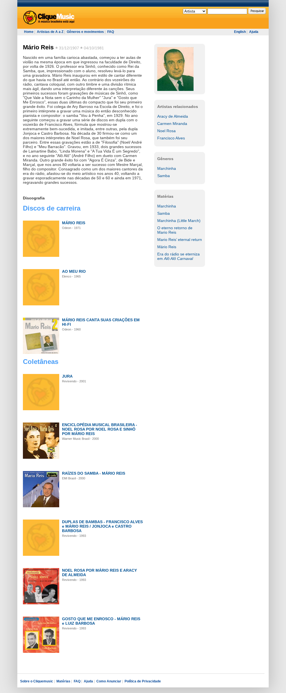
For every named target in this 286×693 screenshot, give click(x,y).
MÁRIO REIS (73, 223)
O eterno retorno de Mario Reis (174, 230)
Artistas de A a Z (50, 32)
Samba (163, 175)
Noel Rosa (166, 131)
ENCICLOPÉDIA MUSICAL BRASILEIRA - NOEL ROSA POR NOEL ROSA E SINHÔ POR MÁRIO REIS (99, 429)
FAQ (110, 32)
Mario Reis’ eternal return (179, 239)
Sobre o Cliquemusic (36, 681)
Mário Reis (38, 47)
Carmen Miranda (172, 123)
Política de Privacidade (143, 681)
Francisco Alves (171, 138)
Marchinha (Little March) (179, 220)
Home (29, 32)
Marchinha (166, 168)
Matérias (63, 681)
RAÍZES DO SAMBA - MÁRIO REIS (93, 473)
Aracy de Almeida (172, 116)
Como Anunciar (108, 681)
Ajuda (253, 32)
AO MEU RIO (74, 271)
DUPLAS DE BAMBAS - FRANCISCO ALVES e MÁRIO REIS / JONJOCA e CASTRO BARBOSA (102, 526)
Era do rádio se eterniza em (178, 256)
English (240, 32)
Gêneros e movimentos (85, 32)
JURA (67, 376)
